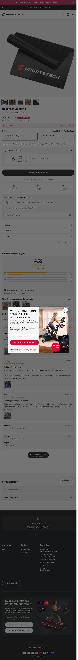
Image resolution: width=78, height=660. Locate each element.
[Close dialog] (65, 310)
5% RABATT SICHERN (24, 342)
